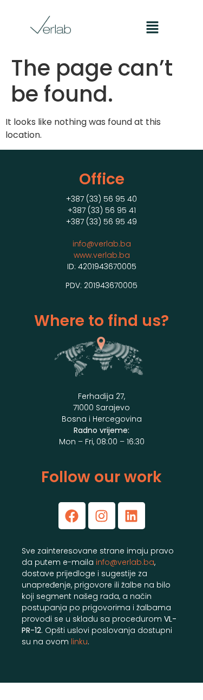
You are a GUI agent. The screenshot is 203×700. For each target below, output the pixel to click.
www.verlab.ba (102, 255)
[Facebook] (72, 515)
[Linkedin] (131, 515)
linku (79, 641)
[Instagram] (101, 515)
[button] (152, 28)
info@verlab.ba (102, 243)
